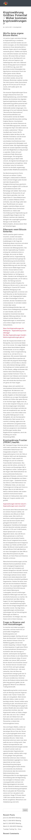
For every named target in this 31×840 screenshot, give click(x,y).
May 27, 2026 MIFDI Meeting (12, 820)
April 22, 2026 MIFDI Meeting (12, 823)
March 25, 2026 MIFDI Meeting (12, 826)
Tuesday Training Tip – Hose (12, 829)
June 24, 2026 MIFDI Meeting (12, 818)
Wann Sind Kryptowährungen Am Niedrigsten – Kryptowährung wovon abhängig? (14, 331)
